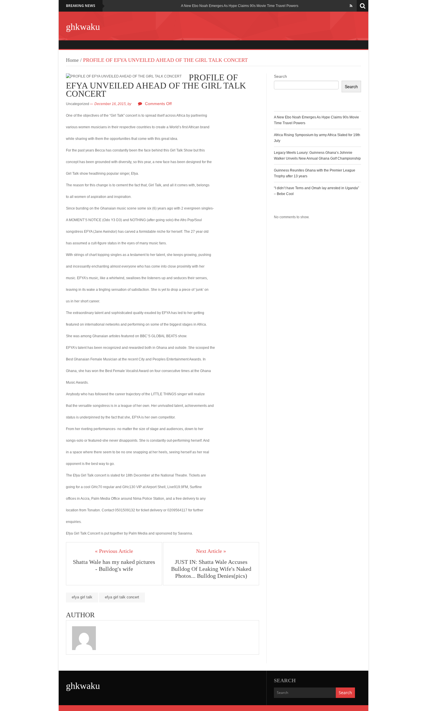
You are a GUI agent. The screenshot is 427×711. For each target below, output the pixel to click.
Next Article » (211, 551)
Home (72, 60)
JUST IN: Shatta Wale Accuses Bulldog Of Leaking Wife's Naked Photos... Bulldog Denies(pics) (211, 569)
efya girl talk (82, 597)
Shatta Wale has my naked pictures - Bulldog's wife (114, 565)
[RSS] (351, 6)
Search (280, 76)
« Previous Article (114, 551)
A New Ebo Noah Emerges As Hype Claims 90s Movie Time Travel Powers (239, 6)
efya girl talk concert (122, 597)
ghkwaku (83, 26)
